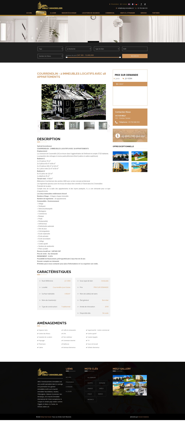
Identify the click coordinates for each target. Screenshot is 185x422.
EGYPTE (90, 383)
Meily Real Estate (46, 417)
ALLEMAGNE (92, 377)
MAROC (100, 394)
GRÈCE (101, 388)
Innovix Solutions (143, 417)
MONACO (91, 399)
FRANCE (90, 388)
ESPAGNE (102, 383)
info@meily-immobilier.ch (126, 8)
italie (90, 394)
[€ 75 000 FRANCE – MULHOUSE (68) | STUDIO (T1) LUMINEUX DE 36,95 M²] (121, 156)
